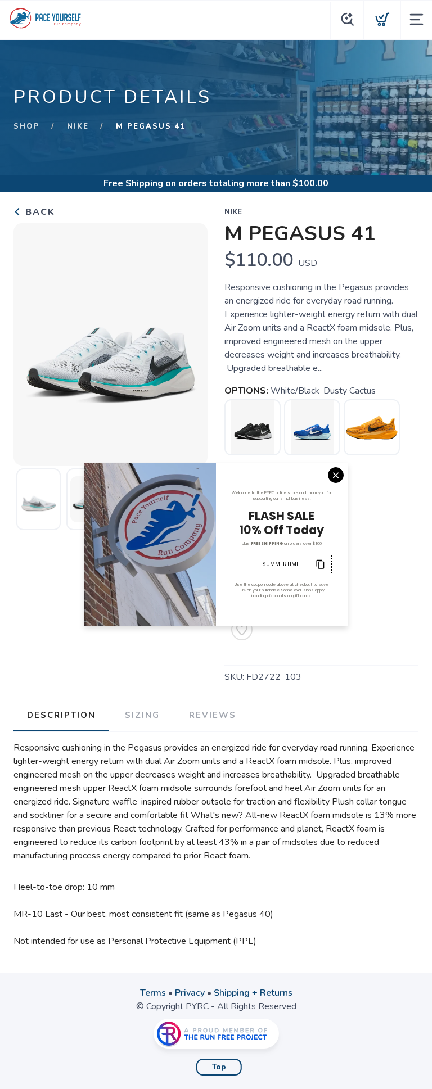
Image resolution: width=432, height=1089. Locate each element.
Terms (153, 993)
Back (38, 212)
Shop (27, 126)
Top (219, 1067)
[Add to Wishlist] (242, 629)
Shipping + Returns (253, 993)
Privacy (190, 993)
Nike (78, 126)
